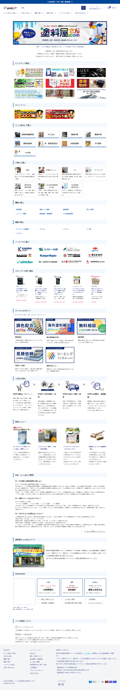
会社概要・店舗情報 (47, 603)
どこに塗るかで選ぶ (10, 13)
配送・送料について (47, 599)
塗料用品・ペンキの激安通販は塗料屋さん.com (21, 681)
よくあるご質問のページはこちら (94, 531)
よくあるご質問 (70, 599)
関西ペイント (19, 286)
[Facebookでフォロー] (59, 684)
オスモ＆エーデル (77, 286)
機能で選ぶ (38, 13)
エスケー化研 (38, 286)
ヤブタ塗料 (86, 653)
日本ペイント (57, 286)
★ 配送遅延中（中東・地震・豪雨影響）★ (60, 2)
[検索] (83, 8)
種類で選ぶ (50, 13)
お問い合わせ (34, 673)
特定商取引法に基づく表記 (38, 664)
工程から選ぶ (25, 13)
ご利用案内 (91, 599)
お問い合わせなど (80, 13)
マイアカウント (94, 9)
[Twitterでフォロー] (62, 684)
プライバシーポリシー (95, 603)
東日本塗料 (94, 286)
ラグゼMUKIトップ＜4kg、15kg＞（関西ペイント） (22, 290)
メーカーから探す (64, 13)
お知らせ (32, 653)
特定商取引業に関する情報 (73, 603)
